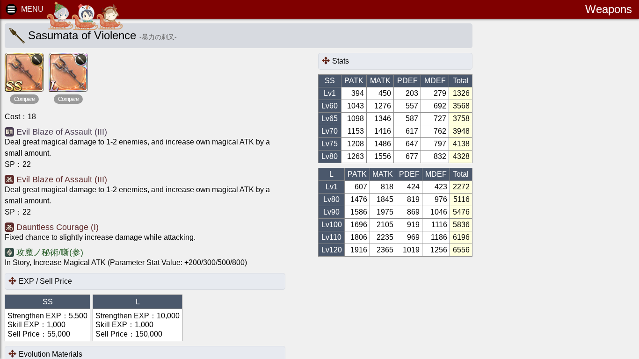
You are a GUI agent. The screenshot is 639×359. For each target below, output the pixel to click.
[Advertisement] (559, 168)
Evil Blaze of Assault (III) (61, 131)
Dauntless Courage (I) (57, 227)
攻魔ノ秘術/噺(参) (49, 252)
